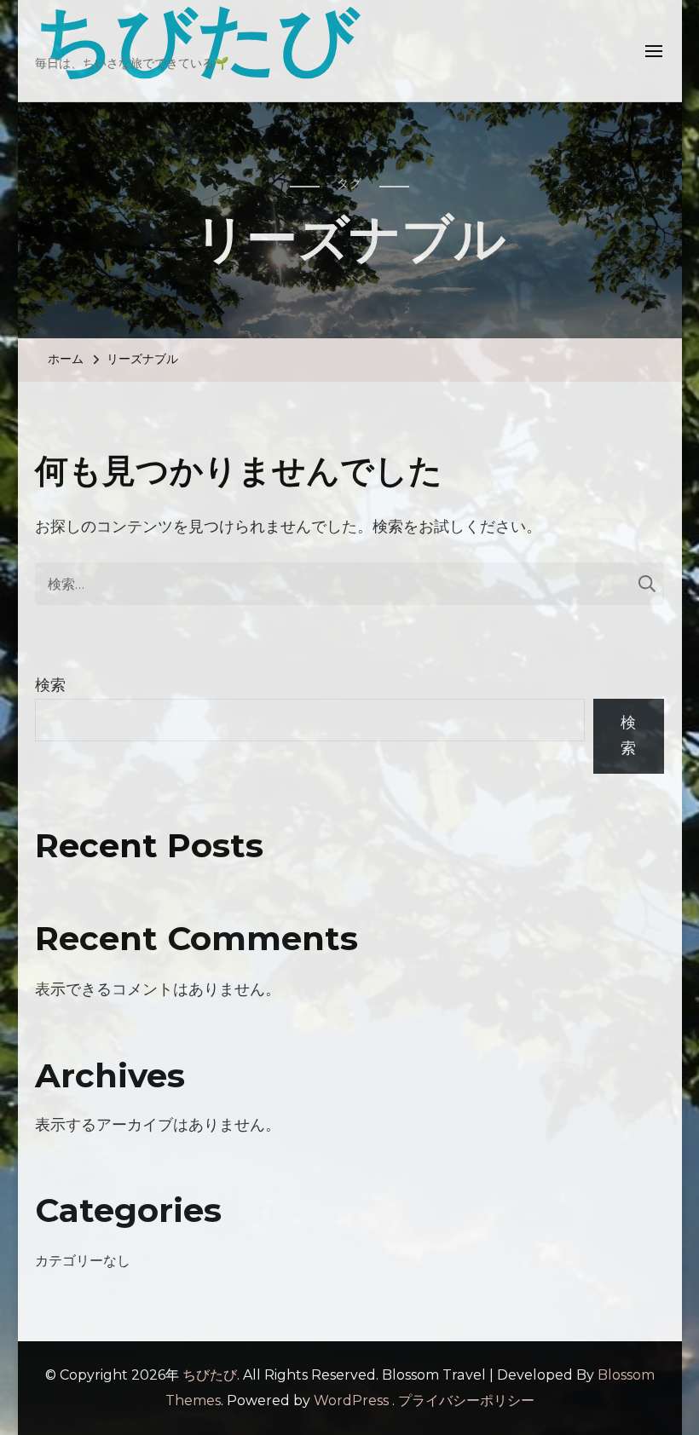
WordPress (351, 1400)
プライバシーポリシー (466, 1400)
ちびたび (209, 1375)
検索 (50, 685)
